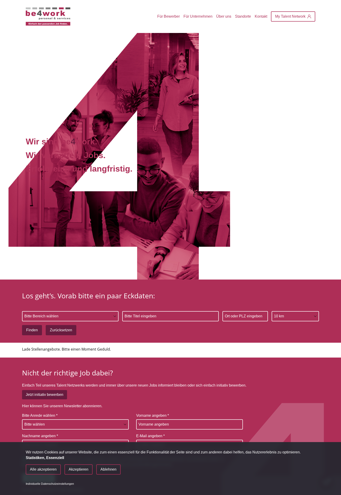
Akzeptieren (78, 469)
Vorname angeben (152, 415)
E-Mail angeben (150, 436)
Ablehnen (108, 469)
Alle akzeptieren (43, 469)
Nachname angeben (40, 436)
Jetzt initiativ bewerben (44, 395)
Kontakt (261, 16)
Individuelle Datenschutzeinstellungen (50, 483)
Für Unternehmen (197, 16)
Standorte (243, 16)
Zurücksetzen (61, 330)
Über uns (223, 16)
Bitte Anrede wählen (40, 415)
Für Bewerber (168, 16)
